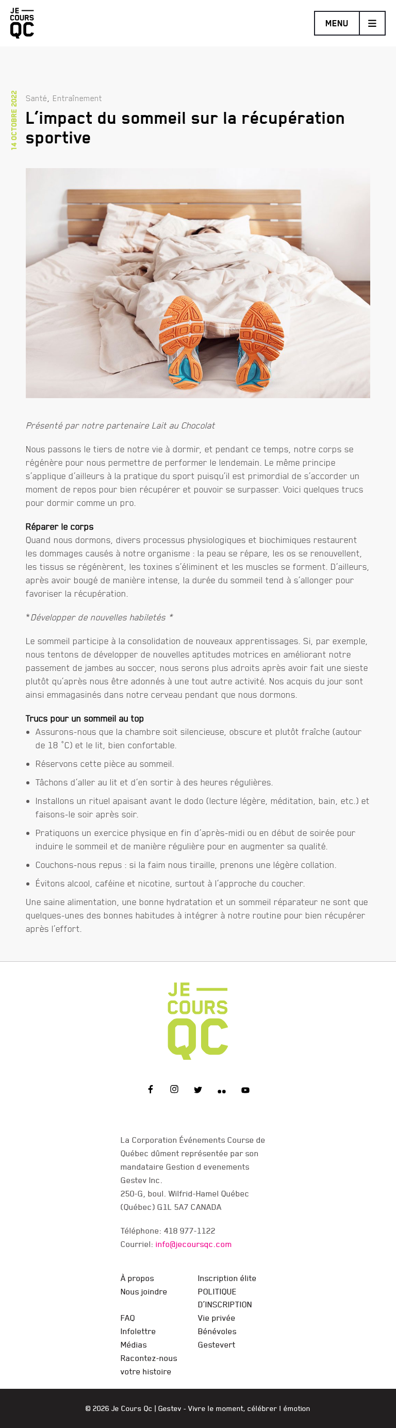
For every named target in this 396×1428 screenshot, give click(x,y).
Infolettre (138, 1331)
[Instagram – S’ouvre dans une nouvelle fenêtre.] (174, 1090)
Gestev (170, 1408)
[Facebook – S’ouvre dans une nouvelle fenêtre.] (150, 1090)
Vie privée (217, 1317)
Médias (134, 1344)
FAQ (128, 1317)
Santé (36, 98)
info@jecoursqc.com (194, 1244)
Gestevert (217, 1344)
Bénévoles (217, 1331)
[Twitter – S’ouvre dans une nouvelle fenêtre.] (198, 1090)
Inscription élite (227, 1278)
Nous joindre (144, 1291)
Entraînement (77, 98)
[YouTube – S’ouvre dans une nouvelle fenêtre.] (245, 1090)
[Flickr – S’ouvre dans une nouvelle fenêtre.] (222, 1090)
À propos (137, 1278)
